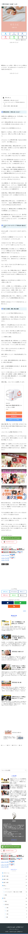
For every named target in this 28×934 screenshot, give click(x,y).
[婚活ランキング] (13, 549)
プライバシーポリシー (14, 929)
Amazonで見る (14, 412)
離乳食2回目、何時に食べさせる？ (11, 100)
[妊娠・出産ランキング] (20, 549)
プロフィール (15, 873)
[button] (25, 770)
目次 (6, 97)
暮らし (15, 885)
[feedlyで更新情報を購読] (20, 602)
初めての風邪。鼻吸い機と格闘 (10, 106)
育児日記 (16, 904)
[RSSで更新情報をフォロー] (14, 606)
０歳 (3, 564)
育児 (7, 564)
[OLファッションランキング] (5, 552)
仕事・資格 (15, 876)
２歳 (16, 914)
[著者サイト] (8, 602)
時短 (16, 895)
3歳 (16, 917)
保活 (16, 901)
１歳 (16, 910)
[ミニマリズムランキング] (13, 552)
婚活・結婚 (15, 882)
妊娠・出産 (15, 879)
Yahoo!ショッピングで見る (14, 419)
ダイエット (16, 888)
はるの (14, 820)
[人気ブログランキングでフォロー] (11, 539)
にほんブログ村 (5, 555)
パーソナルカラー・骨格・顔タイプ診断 (16, 891)
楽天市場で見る (14, 416)
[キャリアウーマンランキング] (5, 549)
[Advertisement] (14, 53)
